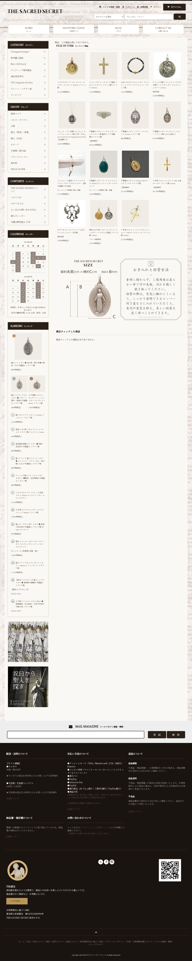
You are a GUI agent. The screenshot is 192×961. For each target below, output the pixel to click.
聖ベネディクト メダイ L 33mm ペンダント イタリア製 (30, 416)
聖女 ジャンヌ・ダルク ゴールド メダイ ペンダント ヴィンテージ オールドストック (30, 544)
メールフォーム (87, 827)
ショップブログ (95, 944)
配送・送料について (55, 941)
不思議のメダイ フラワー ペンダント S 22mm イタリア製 (135, 132)
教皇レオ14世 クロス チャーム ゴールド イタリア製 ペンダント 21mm (30, 430)
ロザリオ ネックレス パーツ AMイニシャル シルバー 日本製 (71, 231)
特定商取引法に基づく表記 (91, 941)
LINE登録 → (17, 901)
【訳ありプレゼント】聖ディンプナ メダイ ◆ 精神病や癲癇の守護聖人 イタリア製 (30, 582)
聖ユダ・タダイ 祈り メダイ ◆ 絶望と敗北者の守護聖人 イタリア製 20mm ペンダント (30, 527)
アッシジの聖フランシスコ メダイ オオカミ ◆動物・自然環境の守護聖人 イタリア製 (30, 478)
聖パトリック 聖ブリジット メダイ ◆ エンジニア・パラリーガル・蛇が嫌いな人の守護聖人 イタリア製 (30, 461)
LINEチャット (103, 827)
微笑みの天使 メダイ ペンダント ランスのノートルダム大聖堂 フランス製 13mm (103, 232)
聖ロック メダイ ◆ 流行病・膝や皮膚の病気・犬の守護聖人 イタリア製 (28, 364)
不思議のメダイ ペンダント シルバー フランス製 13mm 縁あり (166, 132)
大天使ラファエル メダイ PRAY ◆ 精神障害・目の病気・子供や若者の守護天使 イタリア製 (30, 604)
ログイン (157, 6)
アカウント (130, 6)
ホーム (21, 941)
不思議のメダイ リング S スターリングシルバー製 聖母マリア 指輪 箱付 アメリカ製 (103, 134)
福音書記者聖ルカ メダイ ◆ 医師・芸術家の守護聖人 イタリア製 (30, 445)
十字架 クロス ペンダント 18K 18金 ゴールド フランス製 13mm (167, 181)
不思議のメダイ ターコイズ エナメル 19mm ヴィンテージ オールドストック (103, 183)
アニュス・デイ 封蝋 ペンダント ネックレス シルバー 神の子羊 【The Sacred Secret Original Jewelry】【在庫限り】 (71, 135)
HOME (29, 29)
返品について (72, 941)
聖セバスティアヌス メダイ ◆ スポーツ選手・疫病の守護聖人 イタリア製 (19, 399)
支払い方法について (35, 941)
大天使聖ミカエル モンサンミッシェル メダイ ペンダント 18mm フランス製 (36, 399)
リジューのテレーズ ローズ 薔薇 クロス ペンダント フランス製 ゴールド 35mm (103, 85)
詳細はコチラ (12, 798)
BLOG (118, 29)
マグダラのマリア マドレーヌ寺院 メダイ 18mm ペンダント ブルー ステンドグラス (30, 495)
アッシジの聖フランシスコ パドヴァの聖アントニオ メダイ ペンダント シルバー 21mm (167, 85)
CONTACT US (163, 29)
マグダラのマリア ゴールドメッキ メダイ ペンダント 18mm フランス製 (71, 85)
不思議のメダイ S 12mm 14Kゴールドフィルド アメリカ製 (134, 181)
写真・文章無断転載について (139, 941)
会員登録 (144, 6)
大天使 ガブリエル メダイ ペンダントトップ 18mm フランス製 (30, 511)
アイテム (176, 7)
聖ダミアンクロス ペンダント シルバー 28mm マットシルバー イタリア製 (30, 565)
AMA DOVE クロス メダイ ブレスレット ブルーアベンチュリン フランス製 (135, 85)
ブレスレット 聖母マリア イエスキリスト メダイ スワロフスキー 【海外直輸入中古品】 (71, 183)
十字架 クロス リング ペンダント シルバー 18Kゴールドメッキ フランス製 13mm (135, 232)
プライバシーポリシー (115, 941)
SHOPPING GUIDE (74, 29)
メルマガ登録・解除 (111, 6)
